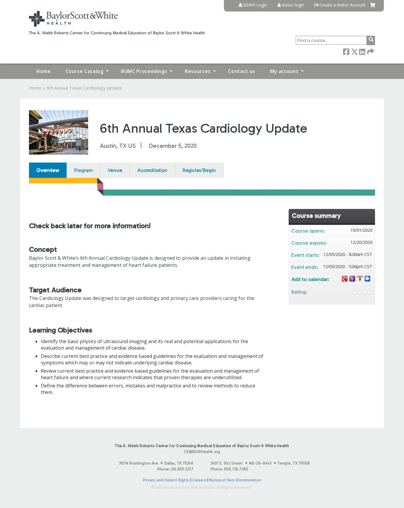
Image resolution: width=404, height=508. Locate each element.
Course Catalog (85, 71)
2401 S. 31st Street (260, 463)
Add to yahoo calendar (352, 279)
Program (83, 170)
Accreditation (152, 170)
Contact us (241, 71)
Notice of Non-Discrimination (235, 480)
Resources (198, 71)
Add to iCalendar (360, 278)
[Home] (73, 18)
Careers (199, 480)
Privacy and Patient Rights (166, 480)
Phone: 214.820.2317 (175, 469)
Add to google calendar (345, 279)
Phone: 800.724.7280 (229, 469)
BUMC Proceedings (144, 71)
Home (43, 71)
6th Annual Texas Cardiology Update (84, 88)
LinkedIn (362, 51)
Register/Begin (199, 170)
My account (284, 71)
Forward (370, 51)
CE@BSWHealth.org (202, 451)
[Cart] (372, 7)
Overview (47, 170)
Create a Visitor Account (342, 5)
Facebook (346, 51)
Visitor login (293, 5)
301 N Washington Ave (156, 463)
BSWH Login (255, 5)
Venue (115, 170)
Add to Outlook (368, 279)
